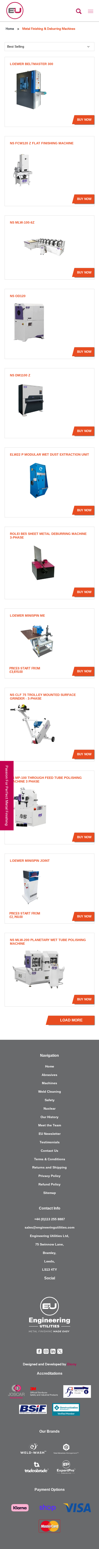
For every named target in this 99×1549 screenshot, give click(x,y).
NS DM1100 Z (20, 375)
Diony (71, 1364)
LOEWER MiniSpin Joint (30, 860)
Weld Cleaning (49, 1091)
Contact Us (49, 1150)
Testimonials (50, 1142)
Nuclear (49, 1108)
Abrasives (49, 1075)
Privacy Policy (49, 1176)
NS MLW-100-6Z (22, 222)
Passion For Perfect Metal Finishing (7, 796)
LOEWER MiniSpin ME (27, 615)
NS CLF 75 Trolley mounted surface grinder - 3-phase (43, 696)
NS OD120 (18, 296)
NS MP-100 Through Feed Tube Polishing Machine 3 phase (46, 779)
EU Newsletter (50, 1134)
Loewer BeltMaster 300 (31, 64)
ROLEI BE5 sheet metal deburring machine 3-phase (48, 535)
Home (49, 1066)
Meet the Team (49, 1125)
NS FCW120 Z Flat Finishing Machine (41, 143)
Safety (50, 1100)
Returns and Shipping (49, 1167)
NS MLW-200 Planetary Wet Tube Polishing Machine (48, 941)
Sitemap (49, 1193)
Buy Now (84, 119)
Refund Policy (49, 1184)
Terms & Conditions (49, 1159)
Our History (49, 1117)
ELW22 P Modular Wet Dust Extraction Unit (49, 454)
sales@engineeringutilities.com (49, 1227)
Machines (49, 1083)
